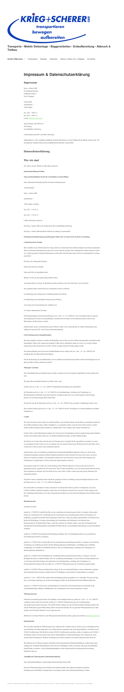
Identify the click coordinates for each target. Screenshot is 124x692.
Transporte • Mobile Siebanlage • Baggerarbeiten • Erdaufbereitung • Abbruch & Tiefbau (59, 48)
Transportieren (33, 59)
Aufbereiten (54, 59)
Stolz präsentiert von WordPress (84, 683)
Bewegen (43, 59)
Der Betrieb (91, 59)
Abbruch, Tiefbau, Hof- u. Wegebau (72, 59)
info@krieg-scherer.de (35, 118)
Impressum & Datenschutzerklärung (65, 683)
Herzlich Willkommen (15, 59)
